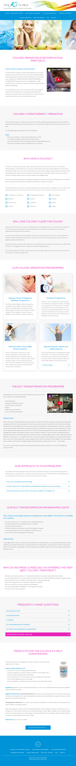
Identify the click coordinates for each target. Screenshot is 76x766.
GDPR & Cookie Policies (34, 759)
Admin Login (44, 759)
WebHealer (44, 757)
